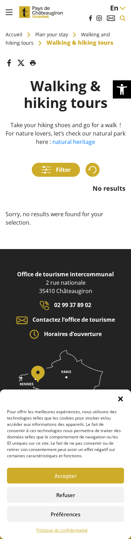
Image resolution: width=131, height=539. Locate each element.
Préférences (65, 514)
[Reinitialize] (93, 170)
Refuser (65, 494)
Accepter (65, 475)
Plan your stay (51, 34)
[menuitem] (117, 8)
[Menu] (9, 12)
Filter (62, 170)
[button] (120, 398)
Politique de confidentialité (62, 530)
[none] (117, 8)
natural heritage (73, 142)
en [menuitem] (114, 8)
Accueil (14, 34)
